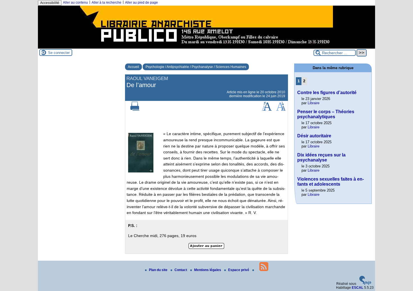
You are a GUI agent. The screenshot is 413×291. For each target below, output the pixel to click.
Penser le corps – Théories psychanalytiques (325, 114)
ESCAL (357, 288)
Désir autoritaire (314, 135)
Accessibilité (49, 3)
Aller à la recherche (106, 2)
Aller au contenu (75, 2)
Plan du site (158, 270)
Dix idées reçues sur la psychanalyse (321, 157)
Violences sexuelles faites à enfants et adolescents (330, 182)
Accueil (133, 67)
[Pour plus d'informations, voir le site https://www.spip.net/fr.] (365, 284)
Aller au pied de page (141, 2)
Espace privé (239, 270)
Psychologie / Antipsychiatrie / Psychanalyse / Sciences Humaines (196, 67)
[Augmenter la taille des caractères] (267, 110)
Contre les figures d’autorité (327, 92)
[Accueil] (206, 47)
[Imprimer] (134, 110)
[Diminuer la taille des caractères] (280, 110)
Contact (181, 270)
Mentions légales (208, 270)
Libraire (313, 103)
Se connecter (59, 53)
